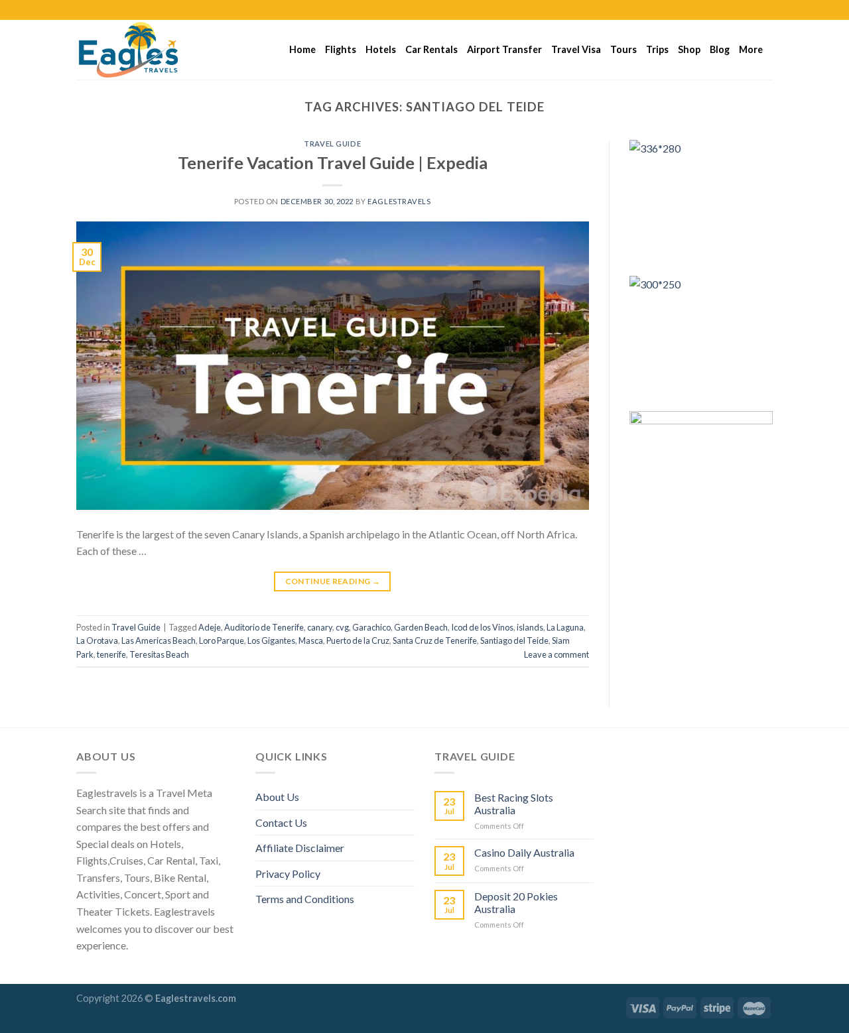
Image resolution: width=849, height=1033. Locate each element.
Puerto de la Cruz (357, 640)
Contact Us (281, 822)
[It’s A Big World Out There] (142, 50)
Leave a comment (556, 654)
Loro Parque (221, 640)
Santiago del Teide (514, 640)
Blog (720, 49)
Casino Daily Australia (524, 852)
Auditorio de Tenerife (264, 627)
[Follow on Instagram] (741, 10)
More (751, 49)
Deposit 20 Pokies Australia (516, 902)
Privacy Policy (287, 873)
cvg (342, 627)
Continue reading (333, 581)
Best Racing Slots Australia (513, 803)
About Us (277, 796)
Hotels (380, 49)
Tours (623, 49)
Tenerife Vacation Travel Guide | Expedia (333, 162)
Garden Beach (421, 627)
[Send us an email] (766, 10)
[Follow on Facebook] (728, 10)
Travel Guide (332, 143)
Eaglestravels (398, 201)
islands (530, 627)
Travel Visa (576, 49)
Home (302, 49)
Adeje (209, 627)
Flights (340, 49)
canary (319, 627)
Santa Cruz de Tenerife (435, 640)
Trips (657, 49)
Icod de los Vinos (482, 627)
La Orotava (97, 640)
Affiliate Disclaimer (299, 847)
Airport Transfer (504, 49)
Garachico (371, 627)
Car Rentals (431, 49)
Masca (310, 640)
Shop (689, 49)
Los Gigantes (271, 640)
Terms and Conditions (304, 898)
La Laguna (565, 627)
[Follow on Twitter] (753, 10)
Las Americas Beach (158, 640)
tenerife (111, 654)
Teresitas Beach (159, 654)
